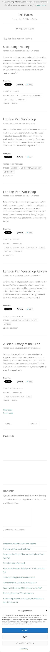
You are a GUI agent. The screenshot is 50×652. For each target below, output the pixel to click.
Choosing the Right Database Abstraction (19, 577)
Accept (25, 630)
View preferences (25, 643)
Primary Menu (26, 29)
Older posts (7, 410)
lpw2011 (7, 324)
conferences (16, 244)
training (21, 99)
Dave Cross (34, 51)
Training (15, 92)
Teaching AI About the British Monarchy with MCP (22, 588)
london (14, 168)
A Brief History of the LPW (21, 344)
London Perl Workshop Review (25, 271)
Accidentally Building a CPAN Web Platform (19, 543)
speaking (18, 252)
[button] (46, 610)
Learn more (41, 5)
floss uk (14, 95)
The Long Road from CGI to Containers (18, 593)
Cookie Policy (24, 649)
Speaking (15, 240)
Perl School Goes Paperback (14, 563)
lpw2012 (7, 252)
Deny (25, 637)
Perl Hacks (25, 14)
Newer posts (8, 413)
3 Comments (8, 256)
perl (12, 99)
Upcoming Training (16, 47)
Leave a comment (10, 103)
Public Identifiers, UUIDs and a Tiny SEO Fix (20, 582)
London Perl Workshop (19, 119)
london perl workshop (31, 95)
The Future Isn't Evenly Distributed (16, 549)
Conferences (17, 164)
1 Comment (8, 176)
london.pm (8, 172)
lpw (5, 99)
